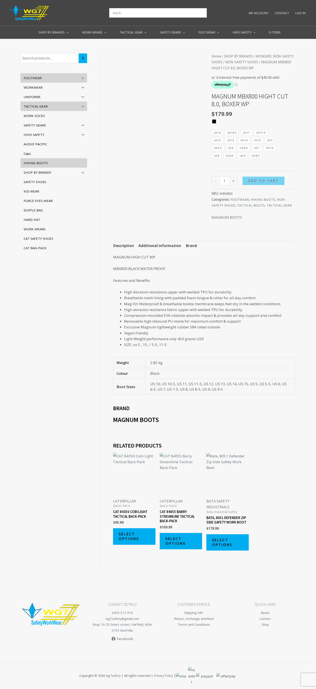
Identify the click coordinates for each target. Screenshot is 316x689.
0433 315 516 (122, 612)
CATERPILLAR (124, 501)
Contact (265, 618)
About (265, 612)
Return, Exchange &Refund (194, 618)
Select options (129, 536)
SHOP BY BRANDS (51, 32)
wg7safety (113, 676)
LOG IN (300, 13)
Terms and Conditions (194, 624)
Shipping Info (193, 612)
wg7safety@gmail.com (122, 618)
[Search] (83, 58)
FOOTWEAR (206, 32)
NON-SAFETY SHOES (241, 62)
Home (216, 56)
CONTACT (282, 13)
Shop (265, 624)
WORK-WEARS (92, 32)
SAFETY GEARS (170, 32)
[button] (67, 32)
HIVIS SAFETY (242, 32)
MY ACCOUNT (259, 13)
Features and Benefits (131, 280)
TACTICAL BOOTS (251, 205)
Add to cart (263, 181)
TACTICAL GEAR (131, 32)
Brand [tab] (191, 245)
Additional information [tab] (159, 245)
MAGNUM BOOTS (227, 217)
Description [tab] (123, 245)
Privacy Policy (163, 676)
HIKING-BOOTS (263, 199)
